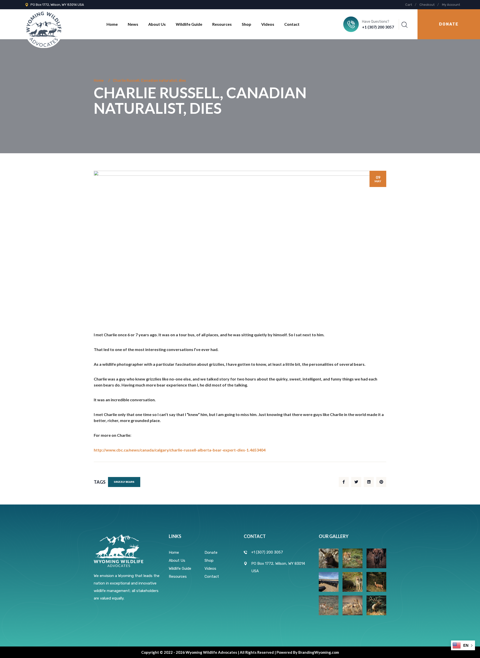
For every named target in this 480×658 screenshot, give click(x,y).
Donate (211, 552)
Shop (246, 24)
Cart (408, 4)
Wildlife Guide (189, 24)
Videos (267, 24)
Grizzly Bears (124, 482)
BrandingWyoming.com (318, 652)
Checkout (427, 4)
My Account (451, 4)
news (133, 24)
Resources (222, 24)
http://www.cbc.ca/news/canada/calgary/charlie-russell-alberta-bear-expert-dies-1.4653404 (180, 450)
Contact (292, 24)
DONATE (448, 24)
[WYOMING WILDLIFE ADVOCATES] (43, 24)
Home (112, 24)
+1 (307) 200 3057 (378, 26)
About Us (157, 24)
